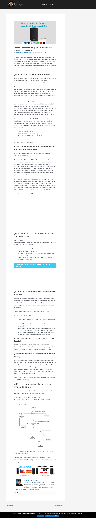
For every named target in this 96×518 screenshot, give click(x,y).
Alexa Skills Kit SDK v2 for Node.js (28, 134)
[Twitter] (15, 493)
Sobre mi (44, 4)
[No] (94, 515)
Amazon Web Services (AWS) (23, 52)
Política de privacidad (52, 515)
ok (40, 515)
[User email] (17, 493)
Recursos (52, 4)
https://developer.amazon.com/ (27, 251)
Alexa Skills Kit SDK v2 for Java (27, 131)
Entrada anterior (10, 505)
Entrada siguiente (60, 505)
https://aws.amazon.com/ (37, 253)
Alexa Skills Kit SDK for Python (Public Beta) (31, 136)
